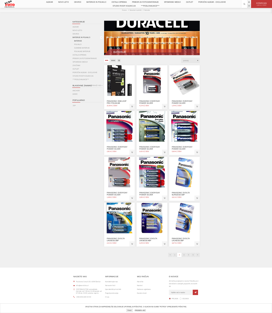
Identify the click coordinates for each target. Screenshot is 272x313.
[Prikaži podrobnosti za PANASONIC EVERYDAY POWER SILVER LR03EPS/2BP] (184, 80)
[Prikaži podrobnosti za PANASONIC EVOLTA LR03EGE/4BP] (152, 218)
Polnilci (78, 44)
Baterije (78, 41)
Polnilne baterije (82, 51)
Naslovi (139, 285)
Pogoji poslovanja (111, 293)
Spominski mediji (172, 2)
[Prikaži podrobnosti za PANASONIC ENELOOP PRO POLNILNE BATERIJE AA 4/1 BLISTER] (119, 80)
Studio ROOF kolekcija (124, 6)
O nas (107, 297)
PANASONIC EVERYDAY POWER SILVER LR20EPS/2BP (182, 149)
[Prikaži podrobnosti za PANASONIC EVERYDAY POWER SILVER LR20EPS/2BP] (184, 126)
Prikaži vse (96, 85)
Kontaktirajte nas (111, 281)
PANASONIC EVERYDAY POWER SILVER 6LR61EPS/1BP (149, 103)
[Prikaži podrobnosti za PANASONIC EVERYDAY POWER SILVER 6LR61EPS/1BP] (152, 80)
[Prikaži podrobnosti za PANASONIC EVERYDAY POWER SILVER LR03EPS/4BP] (119, 126)
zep (74, 105)
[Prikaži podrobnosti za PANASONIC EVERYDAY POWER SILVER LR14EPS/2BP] (152, 126)
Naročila (140, 281)
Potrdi (129, 310)
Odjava (185, 299)
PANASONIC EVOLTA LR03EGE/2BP (116, 240)
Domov (124, 10)
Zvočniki (76, 65)
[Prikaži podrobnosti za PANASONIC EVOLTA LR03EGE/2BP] (119, 218)
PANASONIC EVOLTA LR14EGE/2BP (181, 240)
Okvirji (77, 2)
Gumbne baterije (82, 48)
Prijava (250, 2)
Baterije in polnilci (96, 2)
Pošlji (195, 292)
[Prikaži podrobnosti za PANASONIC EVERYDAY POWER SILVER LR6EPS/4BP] (152, 172)
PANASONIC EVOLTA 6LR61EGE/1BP (181, 194)
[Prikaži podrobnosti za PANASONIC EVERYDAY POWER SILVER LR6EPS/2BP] (119, 172)
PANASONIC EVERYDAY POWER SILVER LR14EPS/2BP (149, 149)
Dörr (75, 94)
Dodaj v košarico (132, 106)
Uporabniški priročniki (113, 289)
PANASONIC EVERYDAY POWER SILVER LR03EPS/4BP (117, 149)
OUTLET (189, 2)
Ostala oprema (119, 2)
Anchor (76, 91)
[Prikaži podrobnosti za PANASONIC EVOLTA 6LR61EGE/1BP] (184, 172)
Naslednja (198, 255)
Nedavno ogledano (144, 289)
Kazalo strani (142, 293)
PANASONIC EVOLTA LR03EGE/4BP (148, 240)
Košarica (261, 4)
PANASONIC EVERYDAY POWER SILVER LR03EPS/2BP (182, 103)
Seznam (119, 60)
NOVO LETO (63, 2)
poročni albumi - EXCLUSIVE (212, 2)
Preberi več (140, 310)
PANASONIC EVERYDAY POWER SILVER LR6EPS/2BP (117, 195)
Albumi (49, 2)
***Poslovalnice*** (150, 6)
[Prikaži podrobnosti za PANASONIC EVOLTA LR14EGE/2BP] (184, 218)
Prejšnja (170, 255)
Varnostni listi (110, 285)
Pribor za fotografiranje (145, 2)
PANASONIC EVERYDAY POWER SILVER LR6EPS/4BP (149, 195)
